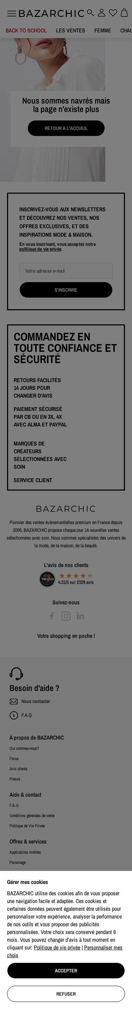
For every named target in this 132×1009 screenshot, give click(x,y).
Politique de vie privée (57, 947)
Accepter (66, 970)
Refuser (66, 994)
